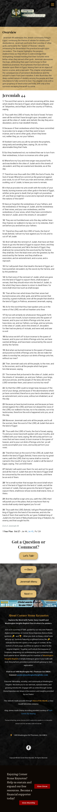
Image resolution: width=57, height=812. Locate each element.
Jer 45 (30, 531)
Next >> (28, 593)
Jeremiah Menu (28, 581)
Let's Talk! (28, 555)
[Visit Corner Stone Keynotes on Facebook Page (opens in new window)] (28, 747)
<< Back (28, 569)
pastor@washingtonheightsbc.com (32, 675)
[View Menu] (52, 4)
